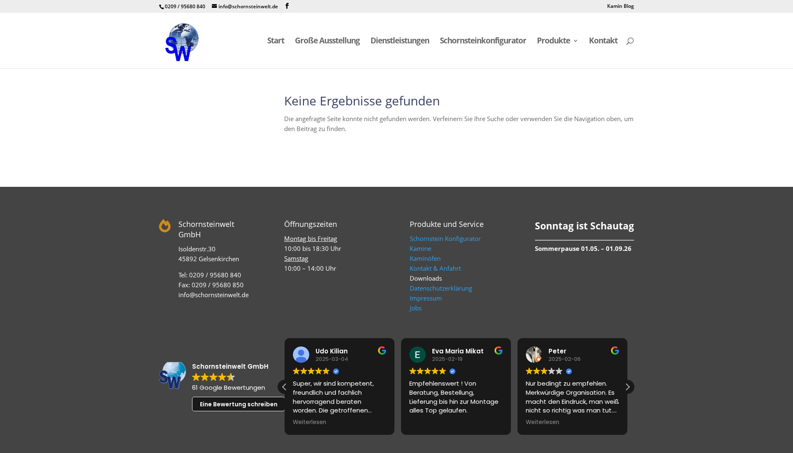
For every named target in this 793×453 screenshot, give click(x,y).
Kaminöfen (425, 258)
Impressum (426, 298)
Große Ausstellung (327, 42)
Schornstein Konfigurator (445, 238)
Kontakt (603, 42)
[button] (627, 387)
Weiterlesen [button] (309, 422)
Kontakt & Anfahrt (435, 268)
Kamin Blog (620, 7)
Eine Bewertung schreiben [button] (239, 404)
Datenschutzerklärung (441, 288)
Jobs (416, 308)
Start (275, 42)
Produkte (553, 42)
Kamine (420, 248)
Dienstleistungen (399, 42)
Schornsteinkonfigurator (483, 42)
